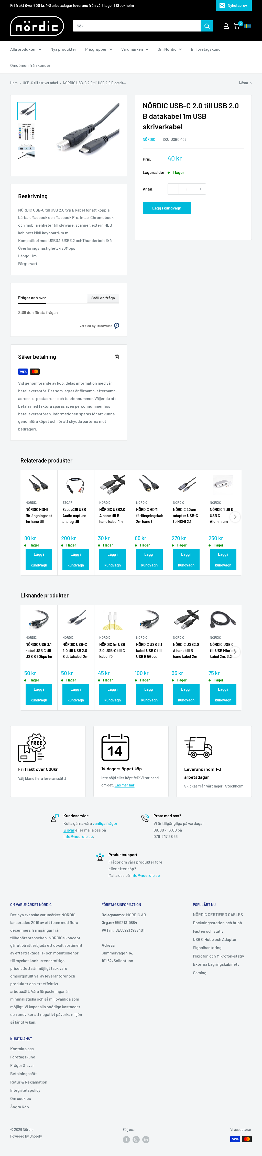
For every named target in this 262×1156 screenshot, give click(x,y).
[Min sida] (226, 26)
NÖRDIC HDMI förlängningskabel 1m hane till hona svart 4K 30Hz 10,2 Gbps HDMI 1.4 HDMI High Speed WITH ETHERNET (39, 515)
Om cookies (20, 1098)
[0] (236, 26)
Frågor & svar (22, 1065)
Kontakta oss (22, 1048)
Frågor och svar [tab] (32, 297)
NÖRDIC (149, 139)
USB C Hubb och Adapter (215, 939)
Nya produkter (63, 49)
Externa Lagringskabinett (216, 964)
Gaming (199, 972)
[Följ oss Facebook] (126, 1139)
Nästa (243, 83)
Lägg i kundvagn (166, 207)
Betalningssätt (23, 1073)
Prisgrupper (96, 49)
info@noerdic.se (78, 836)
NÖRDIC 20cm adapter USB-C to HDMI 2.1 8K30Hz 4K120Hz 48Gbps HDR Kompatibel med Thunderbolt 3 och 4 (185, 515)
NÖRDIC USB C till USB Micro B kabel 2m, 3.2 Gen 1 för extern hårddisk (223, 650)
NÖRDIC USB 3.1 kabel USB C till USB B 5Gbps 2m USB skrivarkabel (149, 650)
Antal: (148, 188)
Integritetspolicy (25, 1090)
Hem (14, 83)
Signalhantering (207, 947)
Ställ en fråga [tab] (103, 297)
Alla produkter (23, 49)
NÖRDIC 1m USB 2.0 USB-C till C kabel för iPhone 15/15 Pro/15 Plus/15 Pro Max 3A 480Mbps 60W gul (112, 650)
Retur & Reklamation (28, 1081)
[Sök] (207, 25)
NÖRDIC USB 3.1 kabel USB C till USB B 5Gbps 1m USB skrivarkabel (39, 650)
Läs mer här (125, 785)
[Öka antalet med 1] (200, 189)
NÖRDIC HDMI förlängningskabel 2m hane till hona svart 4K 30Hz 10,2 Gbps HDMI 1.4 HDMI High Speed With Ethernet (149, 515)
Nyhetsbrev (237, 5)
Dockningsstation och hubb (217, 922)
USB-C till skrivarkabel (40, 83)
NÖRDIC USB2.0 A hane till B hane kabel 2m (186, 650)
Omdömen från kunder (30, 65)
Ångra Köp (19, 1106)
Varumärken (132, 49)
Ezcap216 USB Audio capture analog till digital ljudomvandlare (75, 515)
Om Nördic (167, 49)
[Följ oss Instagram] (136, 1139)
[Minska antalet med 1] (173, 189)
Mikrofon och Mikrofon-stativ (218, 955)
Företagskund (22, 1056)
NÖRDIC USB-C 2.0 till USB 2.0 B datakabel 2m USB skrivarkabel (75, 650)
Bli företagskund (206, 49)
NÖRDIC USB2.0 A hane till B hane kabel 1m (112, 515)
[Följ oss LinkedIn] (145, 1139)
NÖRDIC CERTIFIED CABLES (218, 914)
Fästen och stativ (208, 931)
